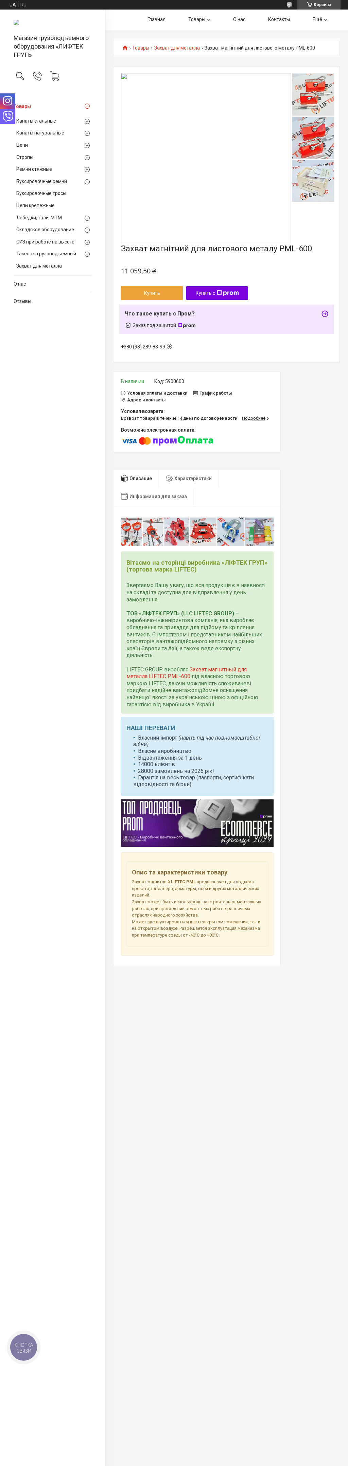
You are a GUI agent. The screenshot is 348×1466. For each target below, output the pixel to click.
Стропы (24, 157)
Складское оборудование (45, 229)
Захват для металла (39, 266)
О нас (20, 284)
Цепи (22, 145)
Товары (22, 106)
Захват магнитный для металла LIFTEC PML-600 (186, 673)
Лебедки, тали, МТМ (39, 217)
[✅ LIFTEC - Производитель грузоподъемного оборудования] (52, 22)
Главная (156, 19)
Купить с (205, 293)
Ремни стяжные (34, 169)
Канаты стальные (36, 121)
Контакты (279, 19)
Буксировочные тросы (41, 193)
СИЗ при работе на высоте (45, 242)
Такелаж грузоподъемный (46, 253)
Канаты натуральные (40, 132)
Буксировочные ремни (41, 181)
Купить (152, 293)
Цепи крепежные (35, 205)
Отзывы (22, 301)
